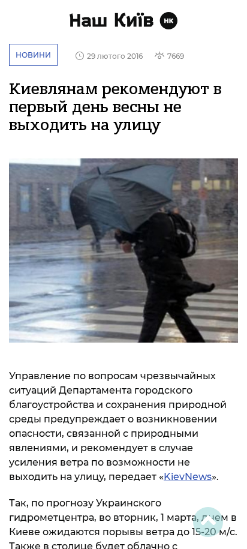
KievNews (188, 476)
